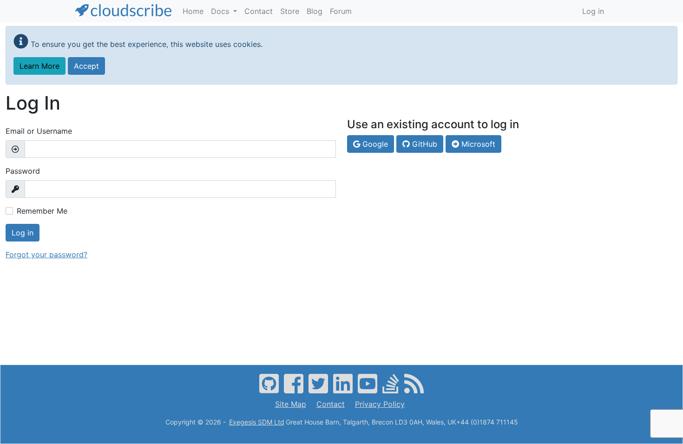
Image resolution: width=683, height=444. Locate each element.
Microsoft (477, 144)
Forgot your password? (46, 254)
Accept (86, 66)
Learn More (39, 66)
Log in (593, 11)
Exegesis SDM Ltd (256, 422)
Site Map (290, 404)
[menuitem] (593, 11)
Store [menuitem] (289, 11)
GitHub (423, 144)
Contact (330, 404)
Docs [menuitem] (221, 11)
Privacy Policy (380, 404)
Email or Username (39, 131)
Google (374, 144)
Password (23, 171)
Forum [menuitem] (341, 11)
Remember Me (42, 210)
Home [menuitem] (193, 11)
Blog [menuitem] (314, 11)
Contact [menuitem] (258, 11)
